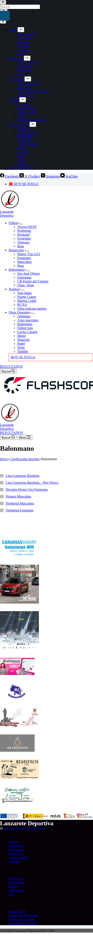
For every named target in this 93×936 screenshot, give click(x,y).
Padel (21, 343)
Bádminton (24, 324)
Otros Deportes (19, 312)
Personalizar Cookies (23, 923)
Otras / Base (25, 285)
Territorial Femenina (19, 510)
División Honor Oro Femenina (27, 489)
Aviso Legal (17, 911)
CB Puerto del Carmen (32, 281)
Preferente (24, 230)
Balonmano (16, 269)
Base (20, 246)
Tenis (21, 347)
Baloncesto (16, 250)
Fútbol (13, 223)
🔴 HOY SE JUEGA (23, 184)
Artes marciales (27, 320)
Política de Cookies (22, 919)
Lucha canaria (18, 857)
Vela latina (24, 293)
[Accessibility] (5, 16)
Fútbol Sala (25, 328)
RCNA (22, 304)
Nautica (14, 289)
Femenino (24, 238)
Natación (23, 339)
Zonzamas (24, 277)
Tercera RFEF (27, 227)
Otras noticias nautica (31, 308)
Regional (23, 234)
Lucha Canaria (27, 332)
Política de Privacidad (23, 915)
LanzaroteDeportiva (7, 213)
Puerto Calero (26, 297)
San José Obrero (28, 273)
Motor (21, 336)
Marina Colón (26, 301)
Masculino (24, 262)
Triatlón (22, 351)
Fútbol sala (16, 853)
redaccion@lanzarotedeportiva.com (24, 828)
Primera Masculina (18, 496)
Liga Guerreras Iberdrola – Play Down (32, 482)
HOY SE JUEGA (23, 357)
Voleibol (14, 861)
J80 (11, 894)
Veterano (23, 242)
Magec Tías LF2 (28, 254)
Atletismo (23, 316)
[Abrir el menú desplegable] (21, 224)
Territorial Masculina (20, 503)
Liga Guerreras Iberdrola (22, 476)
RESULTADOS (11, 366)
